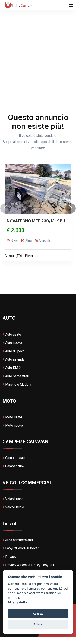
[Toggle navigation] (71, 5)
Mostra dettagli (19, 602)
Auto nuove (13, 343)
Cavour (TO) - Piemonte (22, 256)
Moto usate (13, 417)
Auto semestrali (17, 376)
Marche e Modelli (18, 384)
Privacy (10, 557)
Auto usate (13, 334)
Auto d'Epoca (14, 351)
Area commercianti (19, 540)
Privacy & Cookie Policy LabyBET (29, 565)
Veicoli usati (14, 499)
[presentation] (5, 208)
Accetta (38, 613)
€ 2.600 (15, 230)
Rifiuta (38, 624)
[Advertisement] (38, 40)
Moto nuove (14, 425)
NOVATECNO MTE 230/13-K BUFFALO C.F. (38, 221)
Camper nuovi (15, 466)
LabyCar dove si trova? (22, 548)
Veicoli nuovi (14, 507)
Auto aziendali (15, 359)
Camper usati (15, 458)
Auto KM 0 (13, 368)
